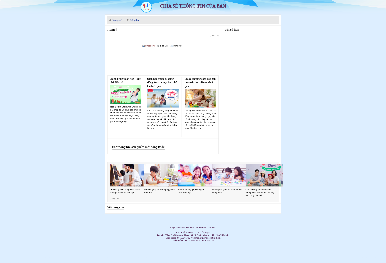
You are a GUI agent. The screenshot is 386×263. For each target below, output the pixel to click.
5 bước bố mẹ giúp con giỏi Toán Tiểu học (191, 191)
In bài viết (164, 46)
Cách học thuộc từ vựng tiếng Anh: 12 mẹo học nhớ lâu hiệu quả (162, 82)
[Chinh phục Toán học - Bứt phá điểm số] (125, 94)
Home (111, 29)
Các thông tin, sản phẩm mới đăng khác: (138, 147)
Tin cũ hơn (232, 29)
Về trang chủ (115, 207)
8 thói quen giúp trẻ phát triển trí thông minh (227, 191)
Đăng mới (177, 46)
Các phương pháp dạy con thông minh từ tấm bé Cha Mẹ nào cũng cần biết (259, 192)
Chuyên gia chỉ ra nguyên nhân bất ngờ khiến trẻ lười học (125, 191)
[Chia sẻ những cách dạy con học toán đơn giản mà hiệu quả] (200, 98)
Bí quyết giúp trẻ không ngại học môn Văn (159, 191)
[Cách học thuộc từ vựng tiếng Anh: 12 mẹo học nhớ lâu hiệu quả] (163, 98)
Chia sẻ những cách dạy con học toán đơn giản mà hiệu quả (200, 82)
